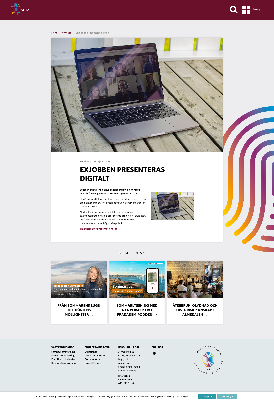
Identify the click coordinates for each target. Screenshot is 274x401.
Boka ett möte (93, 363)
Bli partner (91, 352)
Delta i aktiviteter (95, 355)
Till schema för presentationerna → (100, 229)
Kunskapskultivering (62, 355)
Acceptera (207, 396)
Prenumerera (92, 359)
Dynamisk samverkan (63, 363)
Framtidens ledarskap (63, 359)
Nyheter (66, 33)
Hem (54, 33)
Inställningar (182, 396)
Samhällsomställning (63, 352)
